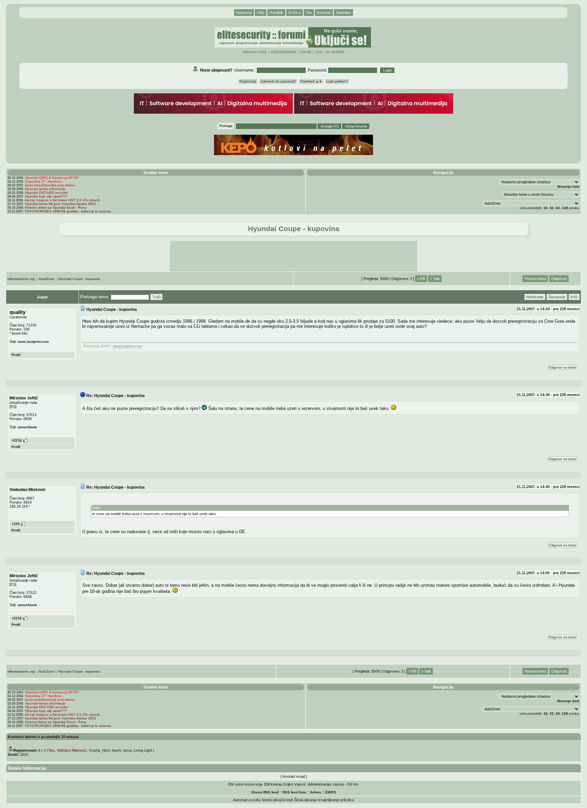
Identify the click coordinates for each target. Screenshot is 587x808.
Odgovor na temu (562, 367)
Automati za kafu (247, 800)
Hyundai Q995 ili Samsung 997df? (52, 178)
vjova (127, 750)
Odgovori (559, 279)
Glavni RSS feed (265, 792)
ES (333, 792)
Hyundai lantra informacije (45, 189)
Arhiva (315, 792)
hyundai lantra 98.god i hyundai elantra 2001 (60, 204)
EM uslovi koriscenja (245, 784)
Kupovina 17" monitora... (44, 181)
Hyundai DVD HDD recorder (46, 192)
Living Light (143, 750)
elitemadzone (284, 52)
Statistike (343, 13)
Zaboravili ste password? (278, 81)
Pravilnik (276, 13)
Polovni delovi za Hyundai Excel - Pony (55, 207)
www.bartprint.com (33, 341)
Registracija (247, 81)
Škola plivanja (305, 800)
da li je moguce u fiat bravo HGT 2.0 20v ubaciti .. (64, 200)
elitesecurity (255, 52)
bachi (116, 750)
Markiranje (535, 297)
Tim (309, 13)
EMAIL (306, 52)
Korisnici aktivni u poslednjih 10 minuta (43, 737)
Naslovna (244, 13)
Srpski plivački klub (277, 800)
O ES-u (294, 13)
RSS (318, 52)
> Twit (435, 279)
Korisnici (324, 13)
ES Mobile (335, 52)
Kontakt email (294, 776)
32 (552, 208)
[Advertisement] (293, 256)
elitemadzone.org (21, 279)
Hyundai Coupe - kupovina (79, 279)
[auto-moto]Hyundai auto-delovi (49, 185)
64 (558, 208)
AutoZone (46, 279)
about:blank (27, 427)
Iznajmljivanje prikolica (336, 800)
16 (546, 208)
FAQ (260, 13)
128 (565, 208)
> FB (421, 279)
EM (327, 792)
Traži (156, 297)
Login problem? (337, 81)
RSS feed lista (294, 792)
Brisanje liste (568, 186)
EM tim (352, 784)
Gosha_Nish (99, 750)
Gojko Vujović (294, 784)
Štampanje (557, 297)
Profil (16, 355)
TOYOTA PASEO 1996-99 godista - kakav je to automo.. (69, 211)
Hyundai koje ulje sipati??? (46, 196)
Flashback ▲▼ (311, 81)
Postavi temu (535, 279)
